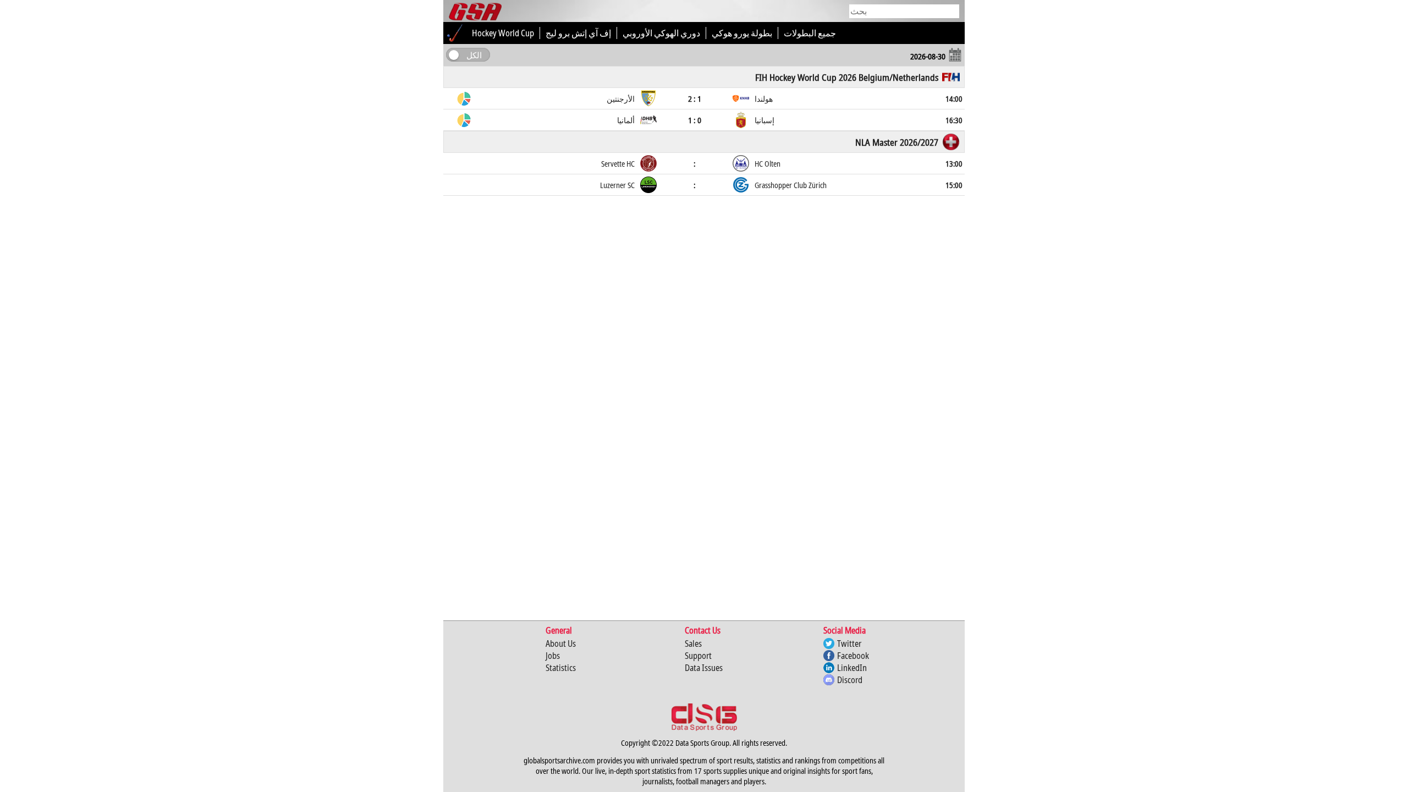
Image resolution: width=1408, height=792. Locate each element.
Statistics (561, 668)
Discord (849, 680)
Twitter (849, 643)
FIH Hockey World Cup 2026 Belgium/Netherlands (846, 77)
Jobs (553, 656)
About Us (561, 643)
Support (698, 656)
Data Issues (704, 668)
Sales (693, 643)
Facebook (853, 656)
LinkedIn (852, 668)
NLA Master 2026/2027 (896, 142)
